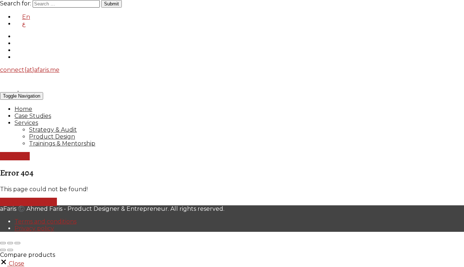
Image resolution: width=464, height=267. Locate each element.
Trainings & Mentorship (62, 143)
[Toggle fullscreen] (10, 243)
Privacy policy (34, 228)
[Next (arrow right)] (10, 250)
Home (23, 109)
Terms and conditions (45, 221)
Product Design (52, 136)
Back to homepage (28, 201)
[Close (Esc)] (3, 243)
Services (26, 122)
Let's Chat (15, 156)
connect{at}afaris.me (29, 69)
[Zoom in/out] (17, 243)
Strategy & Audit (53, 129)
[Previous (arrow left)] (3, 250)
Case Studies (32, 115)
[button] (12, 263)
